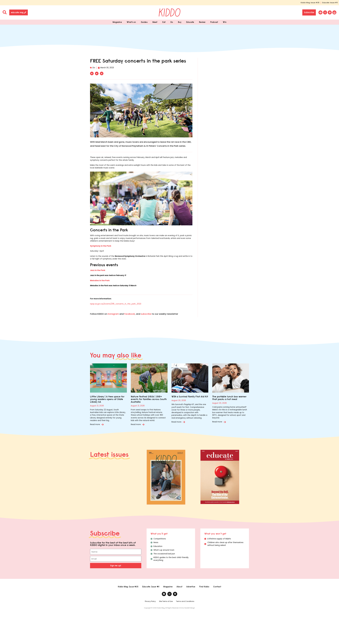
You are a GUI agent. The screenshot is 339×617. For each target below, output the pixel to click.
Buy (179, 22)
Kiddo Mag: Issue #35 (310, 2)
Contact (217, 586)
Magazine (117, 22)
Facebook (129, 313)
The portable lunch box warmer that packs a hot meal (229, 398)
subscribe (146, 313)
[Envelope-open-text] (334, 12)
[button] (92, 73)
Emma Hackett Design (187, 608)
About (179, 586)
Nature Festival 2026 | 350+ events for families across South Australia (149, 399)
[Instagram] (325, 12)
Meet (154, 22)
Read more (95, 424)
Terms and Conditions (185, 601)
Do (171, 22)
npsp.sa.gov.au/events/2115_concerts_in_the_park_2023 (115, 304)
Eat (164, 22)
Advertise (190, 586)
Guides (144, 22)
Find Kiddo (204, 586)
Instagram (113, 313)
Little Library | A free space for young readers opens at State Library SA (107, 399)
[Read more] (102, 424)
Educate (190, 22)
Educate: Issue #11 (330, 2)
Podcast (214, 22)
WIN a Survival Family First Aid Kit (189, 396)
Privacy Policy (150, 601)
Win (224, 22)
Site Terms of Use (166, 601)
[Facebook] (320, 12)
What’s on (131, 22)
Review (202, 22)
